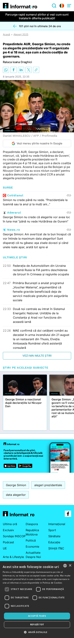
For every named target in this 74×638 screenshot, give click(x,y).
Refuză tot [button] (37, 624)
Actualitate (33, 552)
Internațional (56, 524)
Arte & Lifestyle (13, 557)
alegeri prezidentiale (48, 485)
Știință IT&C (56, 548)
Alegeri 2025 (20, 34)
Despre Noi (33, 557)
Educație (54, 542)
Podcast (8, 542)
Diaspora (32, 524)
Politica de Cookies (52, 582)
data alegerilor (16, 495)
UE (5, 548)
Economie (32, 546)
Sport (52, 530)
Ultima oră (10, 524)
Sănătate (54, 536)
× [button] (70, 565)
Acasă (6, 34)
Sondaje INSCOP (14, 536)
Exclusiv (8, 530)
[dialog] (37, 599)
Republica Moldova (32, 532)
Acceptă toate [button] (37, 615)
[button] (37, 632)
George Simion (16, 485)
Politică (31, 540)
